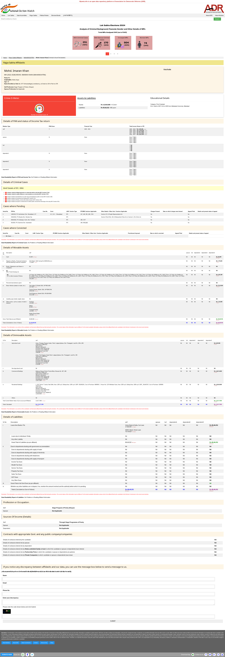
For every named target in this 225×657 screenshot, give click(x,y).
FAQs (52, 642)
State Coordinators (26, 642)
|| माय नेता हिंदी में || (67, 15)
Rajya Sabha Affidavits (15, 57)
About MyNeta (219, 15)
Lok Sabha (11, 15)
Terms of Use (44, 642)
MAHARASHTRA (29, 57)
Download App (185, 654)
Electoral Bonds (55, 15)
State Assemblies (22, 15)
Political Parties (44, 15)
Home (3, 15)
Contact (36, 642)
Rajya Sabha (33, 15)
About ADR (209, 15)
